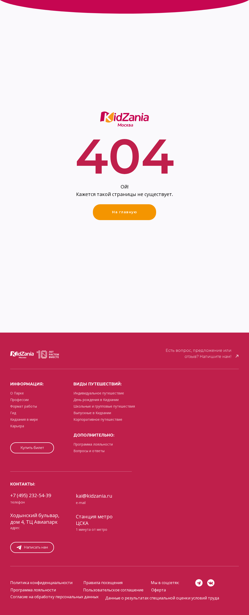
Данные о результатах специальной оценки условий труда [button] (162, 598)
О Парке (17, 393)
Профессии (19, 399)
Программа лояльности (93, 444)
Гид (13, 412)
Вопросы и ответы (89, 450)
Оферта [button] (158, 590)
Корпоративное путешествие (97, 419)
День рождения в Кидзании (96, 399)
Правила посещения (103, 582)
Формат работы (23, 406)
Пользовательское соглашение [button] (113, 590)
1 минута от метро (91, 529)
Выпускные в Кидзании (92, 412)
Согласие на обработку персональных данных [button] (54, 596)
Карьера (17, 426)
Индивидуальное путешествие (98, 393)
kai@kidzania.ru (94, 496)
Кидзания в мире (24, 419)
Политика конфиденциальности (41, 582)
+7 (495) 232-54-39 (30, 495)
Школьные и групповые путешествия (104, 406)
